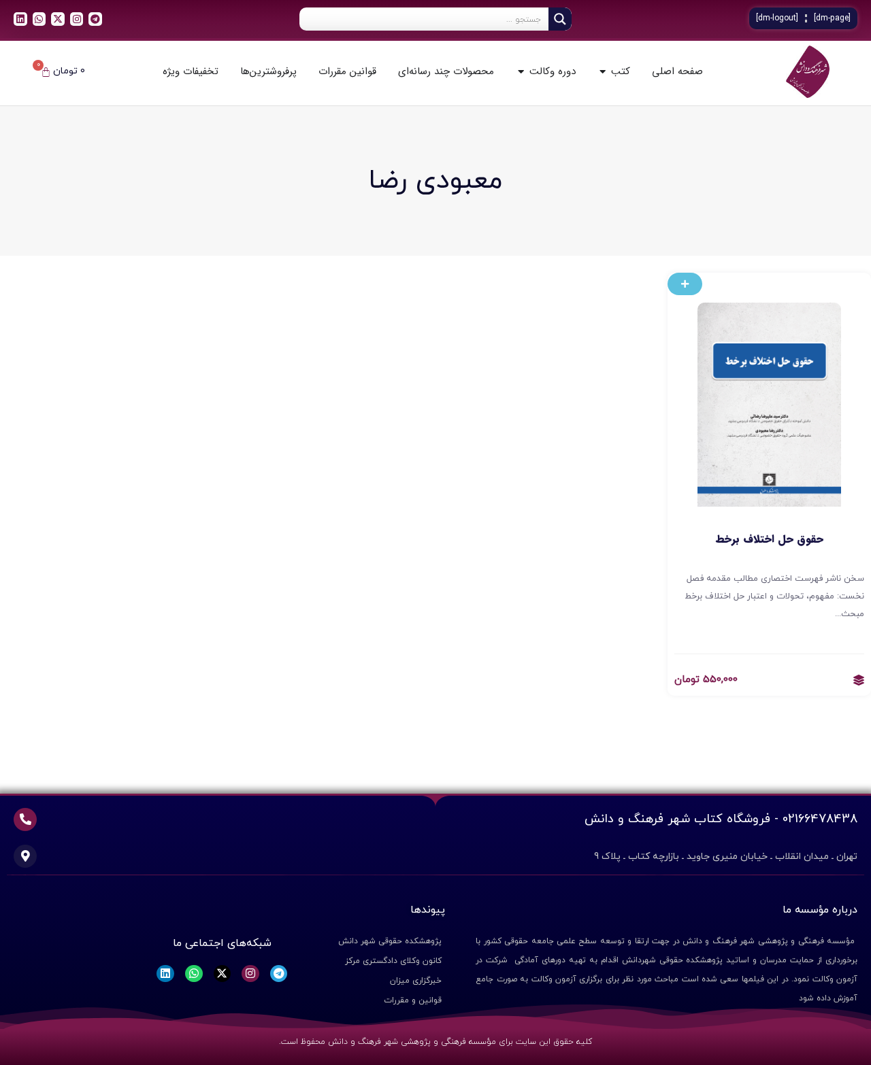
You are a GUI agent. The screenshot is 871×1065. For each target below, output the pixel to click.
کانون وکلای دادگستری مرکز (393, 961)
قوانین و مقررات (413, 1000)
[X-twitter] (58, 19)
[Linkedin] (20, 19)
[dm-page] (832, 18)
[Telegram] (95, 19)
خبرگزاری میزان (416, 980)
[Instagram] (77, 19)
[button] (685, 284)
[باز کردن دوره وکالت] (521, 72)
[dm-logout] (777, 18)
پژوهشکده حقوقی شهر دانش (390, 941)
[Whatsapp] (39, 19)
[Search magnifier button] (560, 19)
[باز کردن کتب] (602, 72)
